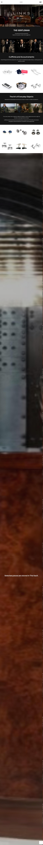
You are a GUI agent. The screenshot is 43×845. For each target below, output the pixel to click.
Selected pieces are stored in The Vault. (21, 575)
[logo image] (21, 2)
